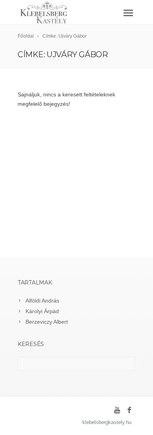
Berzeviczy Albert (47, 322)
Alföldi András (42, 300)
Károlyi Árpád (42, 311)
